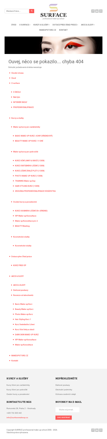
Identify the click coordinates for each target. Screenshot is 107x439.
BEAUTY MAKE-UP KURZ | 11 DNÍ (29, 141)
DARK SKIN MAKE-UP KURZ (27, 335)
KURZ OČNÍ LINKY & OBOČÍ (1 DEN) (29, 161)
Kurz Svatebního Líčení (25, 324)
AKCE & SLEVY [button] (87, 25)
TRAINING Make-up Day (25, 181)
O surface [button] (24, 25)
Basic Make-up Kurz (23, 304)
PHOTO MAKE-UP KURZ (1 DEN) (29, 176)
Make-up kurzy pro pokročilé (25, 152)
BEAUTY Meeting (22, 226)
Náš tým (16, 97)
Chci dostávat (63, 417)
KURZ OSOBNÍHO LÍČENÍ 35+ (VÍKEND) (31, 211)
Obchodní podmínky (63, 390)
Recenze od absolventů (23, 295)
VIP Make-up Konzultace (25, 216)
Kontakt (63, 30)
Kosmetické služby (21, 237)
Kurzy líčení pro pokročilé (17, 390)
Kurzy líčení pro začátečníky (18, 385)
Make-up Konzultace (24, 345)
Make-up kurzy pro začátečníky (26, 127)
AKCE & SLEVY (17, 276)
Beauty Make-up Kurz (24, 309)
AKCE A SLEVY (19, 285)
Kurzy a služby (17, 118)
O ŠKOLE (17, 92)
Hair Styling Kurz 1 (23, 319)
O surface (15, 83)
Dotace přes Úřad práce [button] (65, 25)
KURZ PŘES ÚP (19, 265)
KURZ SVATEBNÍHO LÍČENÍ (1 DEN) (29, 166)
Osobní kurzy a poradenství (25, 202)
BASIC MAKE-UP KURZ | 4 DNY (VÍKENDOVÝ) (34, 136)
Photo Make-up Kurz (24, 314)
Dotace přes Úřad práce (21, 256)
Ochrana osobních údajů (65, 394)
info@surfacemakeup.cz (17, 417)
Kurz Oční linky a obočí (24, 329)
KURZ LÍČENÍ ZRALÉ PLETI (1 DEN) (29, 171)
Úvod (13, 25)
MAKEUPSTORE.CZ (47, 30)
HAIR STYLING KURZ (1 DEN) (27, 186)
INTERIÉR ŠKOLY (20, 102)
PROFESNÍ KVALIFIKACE (23, 107)
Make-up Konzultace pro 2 (26, 221)
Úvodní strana (17, 73)
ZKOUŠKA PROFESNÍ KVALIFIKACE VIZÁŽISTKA (35, 191)
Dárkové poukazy (20, 290)
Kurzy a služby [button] (40, 25)
